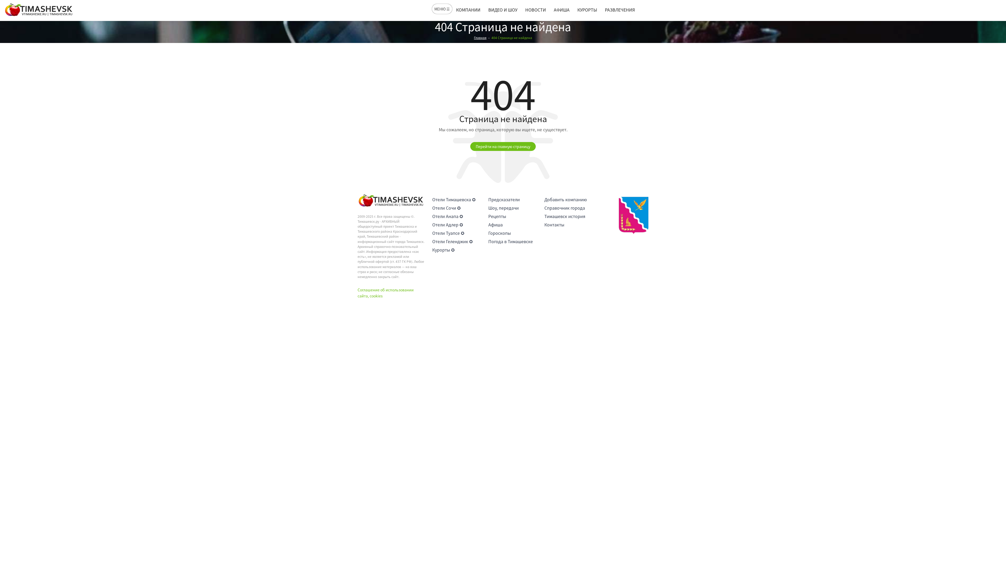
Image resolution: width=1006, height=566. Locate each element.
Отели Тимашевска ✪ (453, 199)
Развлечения (620, 10)
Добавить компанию (565, 199)
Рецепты (497, 216)
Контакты (554, 224)
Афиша (562, 10)
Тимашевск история (564, 216)
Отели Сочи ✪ (446, 207)
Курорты (587, 10)
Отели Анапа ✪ (447, 216)
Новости (535, 10)
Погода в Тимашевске (510, 241)
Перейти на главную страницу (503, 146)
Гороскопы (499, 233)
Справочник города (564, 207)
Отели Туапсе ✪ (448, 233)
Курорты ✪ (443, 249)
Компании (468, 10)
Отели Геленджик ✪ (452, 241)
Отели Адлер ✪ (447, 224)
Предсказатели (504, 199)
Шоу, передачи (503, 207)
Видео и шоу (502, 10)
